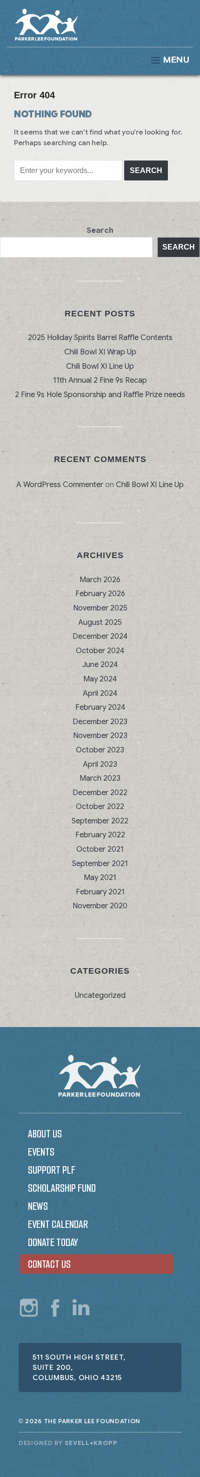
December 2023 (100, 721)
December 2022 (100, 792)
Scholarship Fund (62, 1188)
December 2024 (100, 636)
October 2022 (100, 806)
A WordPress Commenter (59, 484)
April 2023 (100, 764)
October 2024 (100, 650)
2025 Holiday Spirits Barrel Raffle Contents (100, 337)
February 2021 (100, 892)
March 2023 (100, 778)
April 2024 (100, 693)
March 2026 (100, 579)
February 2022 (100, 835)
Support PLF (51, 1170)
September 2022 (100, 821)
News (38, 1206)
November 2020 (100, 906)
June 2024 (100, 664)
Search (100, 230)
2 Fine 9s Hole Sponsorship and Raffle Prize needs (100, 394)
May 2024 (100, 679)
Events (41, 1152)
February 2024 (100, 707)
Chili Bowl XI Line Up (100, 366)
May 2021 (100, 877)
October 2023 (100, 750)
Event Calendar (58, 1224)
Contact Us (49, 1264)
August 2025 (100, 622)
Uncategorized (100, 995)
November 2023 (100, 735)
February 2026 (100, 593)
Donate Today (53, 1242)
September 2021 (100, 863)
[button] (100, 60)
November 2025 (100, 608)
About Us (45, 1134)
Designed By (68, 1443)
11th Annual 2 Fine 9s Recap (100, 380)
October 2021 (100, 849)
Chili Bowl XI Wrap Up (100, 352)
